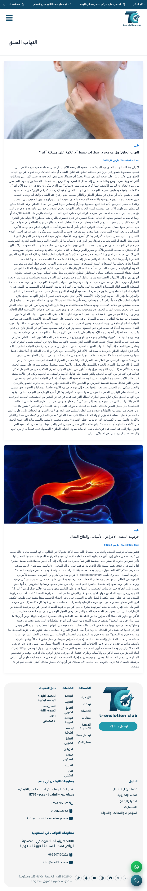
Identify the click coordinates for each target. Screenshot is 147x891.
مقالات (86, 717)
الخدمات (86, 711)
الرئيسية (86, 697)
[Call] (136, 880)
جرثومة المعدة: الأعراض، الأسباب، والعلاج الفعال (104, 536)
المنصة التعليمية (85, 726)
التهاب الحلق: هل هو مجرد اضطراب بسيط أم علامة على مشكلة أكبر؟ (89, 152)
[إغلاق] (4, 4)
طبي (136, 145)
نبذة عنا (86, 704)
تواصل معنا (83, 735)
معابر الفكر (84, 742)
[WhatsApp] (136, 867)
